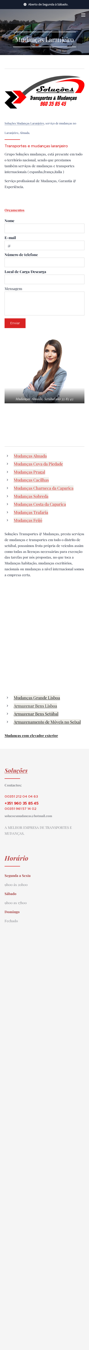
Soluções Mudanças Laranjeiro (24, 123)
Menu (83, 14)
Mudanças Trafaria (31, 512)
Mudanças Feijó (28, 520)
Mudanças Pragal (29, 472)
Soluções (16, 770)
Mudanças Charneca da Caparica (43, 488)
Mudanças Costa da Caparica (40, 504)
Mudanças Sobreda (31, 496)
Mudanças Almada (30, 456)
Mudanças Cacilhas (31, 480)
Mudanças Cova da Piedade (38, 464)
